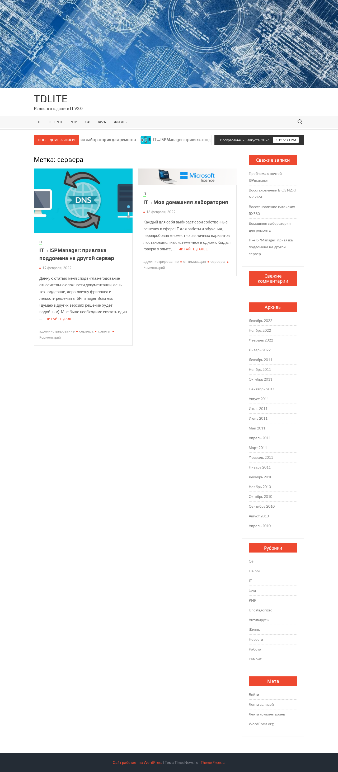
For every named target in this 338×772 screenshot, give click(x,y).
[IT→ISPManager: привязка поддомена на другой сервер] (129, 139)
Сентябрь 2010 (262, 506)
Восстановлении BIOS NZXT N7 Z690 (273, 193)
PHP (73, 122)
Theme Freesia (212, 762)
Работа (255, 649)
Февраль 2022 (261, 340)
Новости (256, 639)
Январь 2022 (260, 350)
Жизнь (120, 122)
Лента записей (261, 704)
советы (104, 331)
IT (39, 122)
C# (87, 122)
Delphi (55, 122)
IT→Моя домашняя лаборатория (185, 202)
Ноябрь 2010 (260, 486)
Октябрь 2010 (260, 496)
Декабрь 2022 (260, 320)
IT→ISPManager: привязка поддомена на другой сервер (189, 139)
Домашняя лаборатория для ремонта (270, 226)
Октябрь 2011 (260, 379)
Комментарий (50, 337)
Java (101, 122)
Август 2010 (259, 516)
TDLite (51, 98)
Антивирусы (259, 619)
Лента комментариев (267, 714)
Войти (254, 694)
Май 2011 (257, 428)
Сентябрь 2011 (262, 389)
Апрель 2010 (260, 525)
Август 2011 (259, 398)
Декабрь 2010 (260, 477)
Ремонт (255, 659)
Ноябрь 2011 (260, 369)
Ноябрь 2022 (260, 330)
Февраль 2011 (261, 457)
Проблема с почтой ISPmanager (265, 177)
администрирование (57, 331)
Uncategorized (261, 610)
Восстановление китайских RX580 (272, 210)
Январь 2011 (260, 467)
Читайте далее (60, 319)
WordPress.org (261, 724)
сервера (86, 331)
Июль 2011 (258, 408)
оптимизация (194, 261)
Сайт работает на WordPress (137, 762)
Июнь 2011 (258, 418)
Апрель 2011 (260, 438)
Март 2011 (258, 447)
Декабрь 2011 (260, 359)
